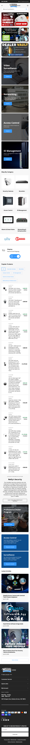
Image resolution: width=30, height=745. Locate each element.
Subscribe (15, 734)
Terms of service (11, 741)
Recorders (21, 269)
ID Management (17, 272)
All (3, 269)
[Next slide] (18, 256)
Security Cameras (11, 269)
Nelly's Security (6, 674)
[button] (2, 5)
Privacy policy (7, 739)
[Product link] (15, 289)
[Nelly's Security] (15, 19)
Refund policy (14, 739)
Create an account (25, 1)
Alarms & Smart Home (8, 276)
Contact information (21, 739)
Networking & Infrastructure (9, 280)
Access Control (6, 272)
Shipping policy (19, 741)
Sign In (19, 1)
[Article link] (15, 588)
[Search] (27, 9)
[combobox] (15, 9)
